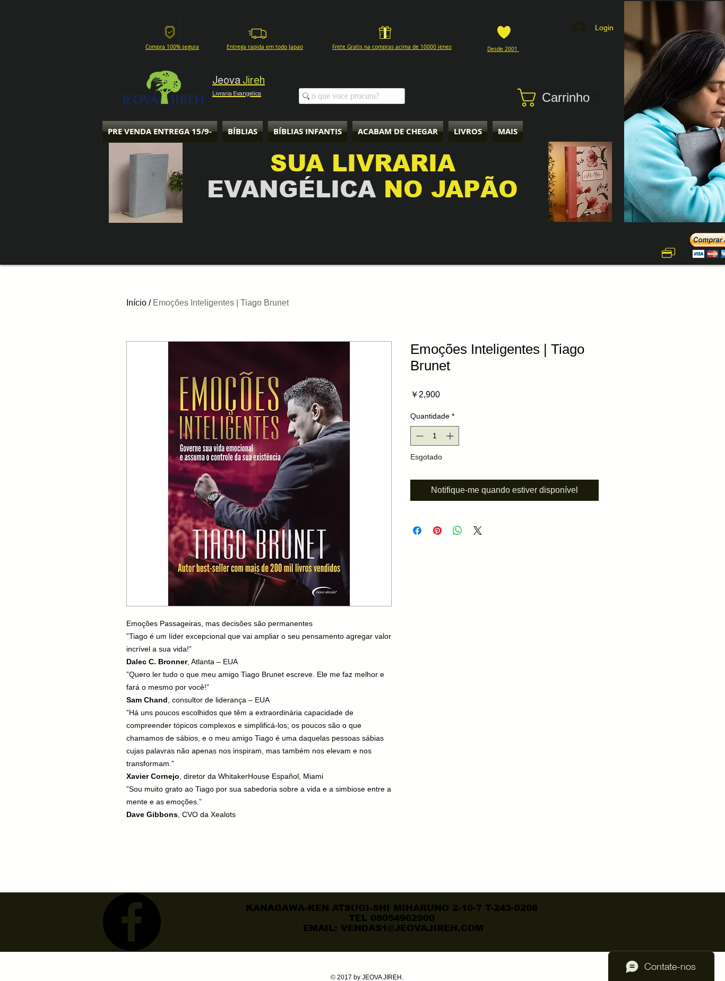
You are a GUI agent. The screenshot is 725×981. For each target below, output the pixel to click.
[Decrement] (418, 436)
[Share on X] (477, 530)
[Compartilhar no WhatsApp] (457, 530)
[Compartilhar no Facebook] (417, 530)
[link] (564, 98)
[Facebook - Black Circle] (131, 921)
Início (136, 302)
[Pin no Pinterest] (437, 530)
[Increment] (451, 436)
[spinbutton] (434, 436)
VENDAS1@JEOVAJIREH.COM (412, 928)
